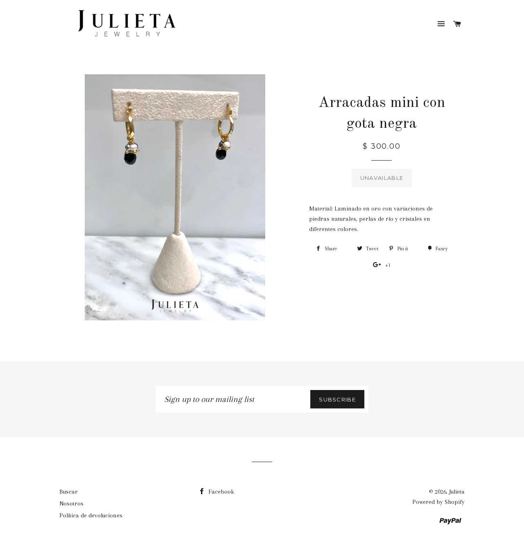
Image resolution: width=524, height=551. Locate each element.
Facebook (220, 491)
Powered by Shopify (438, 502)
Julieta (457, 491)
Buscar (68, 491)
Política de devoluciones (90, 515)
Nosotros (71, 503)
